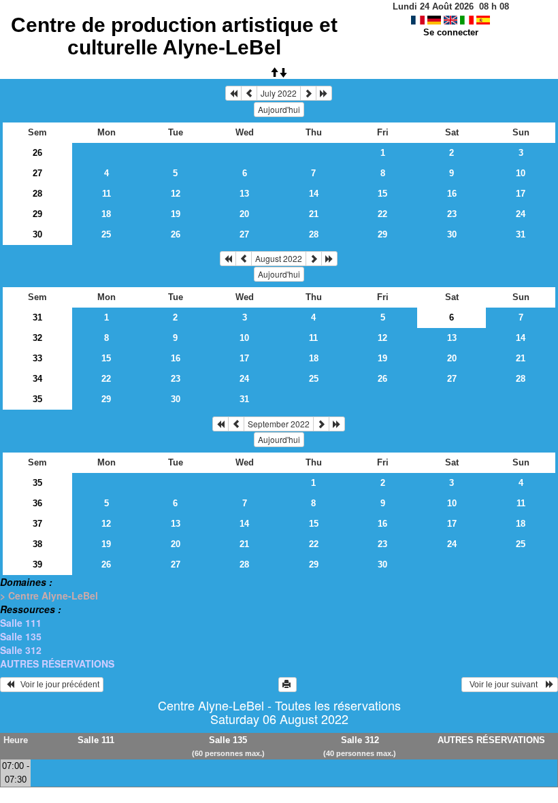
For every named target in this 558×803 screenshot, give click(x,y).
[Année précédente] (233, 93)
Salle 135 (21, 636)
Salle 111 (21, 622)
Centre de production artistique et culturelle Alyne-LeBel (174, 36)
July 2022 (279, 93)
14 (313, 194)
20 (244, 214)
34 (37, 379)
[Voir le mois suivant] (308, 93)
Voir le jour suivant (505, 684)
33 (37, 358)
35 (37, 399)
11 (106, 194)
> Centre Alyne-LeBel (49, 595)
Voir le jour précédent (56, 684)
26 (37, 153)
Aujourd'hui (279, 109)
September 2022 (279, 423)
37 (37, 524)
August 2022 (278, 258)
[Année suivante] (324, 93)
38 (37, 544)
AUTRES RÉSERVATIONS (57, 663)
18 (106, 214)
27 (37, 173)
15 (382, 194)
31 (520, 234)
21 (313, 214)
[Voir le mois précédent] (249, 93)
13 (244, 194)
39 (37, 564)
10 (520, 173)
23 (452, 214)
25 (106, 234)
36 (37, 503)
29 (37, 214)
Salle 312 (21, 650)
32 (37, 338)
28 (37, 194)
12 (175, 194)
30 (37, 234)
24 (520, 214)
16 (452, 194)
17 (520, 194)
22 (382, 214)
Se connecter (450, 32)
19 (175, 214)
